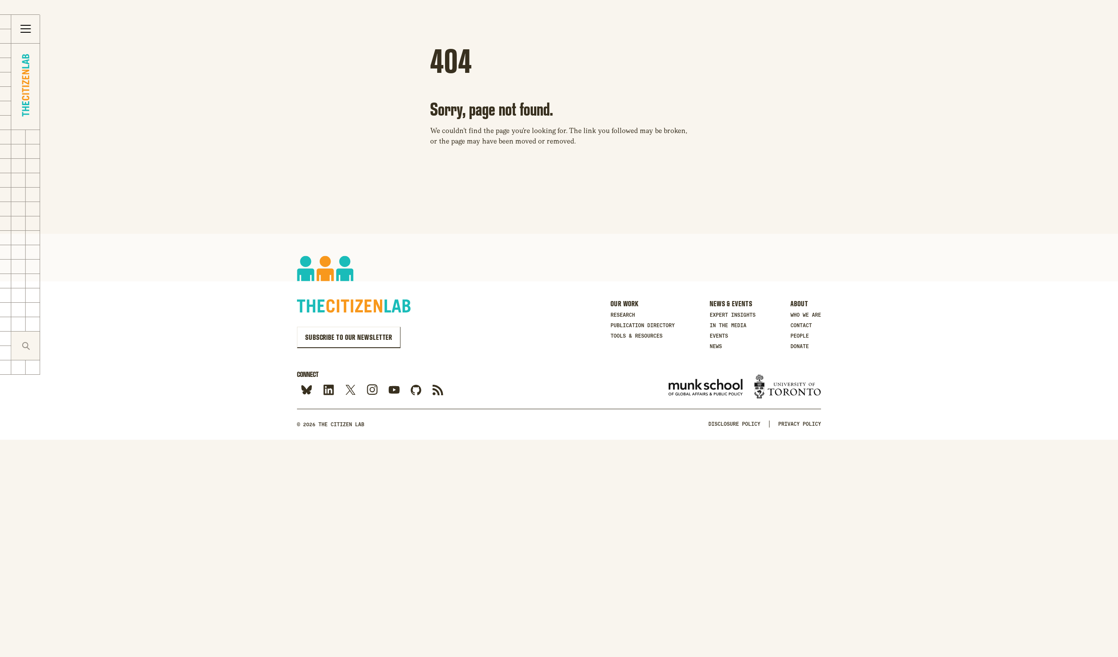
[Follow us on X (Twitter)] (350, 390)
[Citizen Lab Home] (25, 87)
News (716, 346)
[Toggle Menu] (25, 29)
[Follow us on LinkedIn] (328, 390)
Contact (801, 325)
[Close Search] (54, 345)
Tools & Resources (637, 336)
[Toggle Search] (25, 346)
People (799, 336)
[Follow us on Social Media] (416, 390)
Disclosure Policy (734, 424)
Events (719, 336)
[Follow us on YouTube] (394, 390)
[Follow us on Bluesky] (307, 390)
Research (623, 315)
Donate (799, 346)
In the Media (728, 325)
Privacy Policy (799, 424)
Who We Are (805, 315)
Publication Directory (643, 325)
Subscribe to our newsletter (348, 337)
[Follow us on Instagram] (372, 390)
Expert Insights (733, 315)
